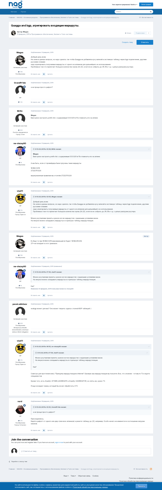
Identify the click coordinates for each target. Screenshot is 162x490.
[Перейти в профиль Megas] (13, 33)
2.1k (21, 210)
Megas (25, 32)
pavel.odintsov (20, 304)
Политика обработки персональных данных (136, 481)
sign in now (59, 442)
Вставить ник (35, 74)
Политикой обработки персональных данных (90, 487)
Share (128, 33)
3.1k (21, 420)
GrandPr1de (20, 83)
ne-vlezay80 (20, 143)
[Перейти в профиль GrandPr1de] (20, 91)
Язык (66, 476)
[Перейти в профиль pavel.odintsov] (20, 312)
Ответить (145, 42)
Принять (141, 486)
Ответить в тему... (30, 451)
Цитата (49, 74)
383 (21, 130)
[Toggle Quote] (34, 149)
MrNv (20, 111)
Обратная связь (84, 476)
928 (21, 323)
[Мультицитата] (43, 74)
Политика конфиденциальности (141, 478)
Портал (23, 12)
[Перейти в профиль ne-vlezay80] (20, 151)
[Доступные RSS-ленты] (151, 469)
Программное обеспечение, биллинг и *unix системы (52, 34)
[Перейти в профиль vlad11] (20, 199)
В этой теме (141, 11)
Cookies (95, 476)
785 (21, 72)
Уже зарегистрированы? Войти (124, 4)
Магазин (14, 12)
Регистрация (146, 4)
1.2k (21, 102)
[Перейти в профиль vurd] (20, 409)
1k (21, 162)
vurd (20, 401)
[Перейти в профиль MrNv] (20, 119)
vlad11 (20, 191)
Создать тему (127, 42)
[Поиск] (150, 11)
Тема (73, 476)
